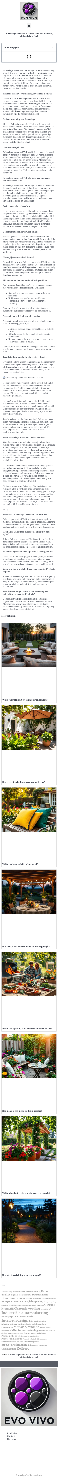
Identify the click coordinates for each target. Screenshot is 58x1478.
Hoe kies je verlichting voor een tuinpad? (21, 1275)
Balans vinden (19, 1291)
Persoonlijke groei (11, 1336)
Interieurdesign (14, 1320)
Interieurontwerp (9, 1324)
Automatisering (6, 1291)
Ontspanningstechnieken (35, 1333)
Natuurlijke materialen (15, 1333)
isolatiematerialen (39, 1324)
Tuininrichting (8, 1348)
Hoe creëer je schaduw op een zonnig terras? (23, 782)
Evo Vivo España (12, 1455)
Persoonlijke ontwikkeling (30, 1336)
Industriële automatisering (24, 1312)
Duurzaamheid (40, 1294)
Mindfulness (6, 1331)
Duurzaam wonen (13, 1298)
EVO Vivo (12, 1433)
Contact (11, 1436)
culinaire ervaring (33, 1291)
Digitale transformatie (21, 1295)
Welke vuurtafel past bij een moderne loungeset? (25, 700)
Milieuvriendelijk (45, 1327)
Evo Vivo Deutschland (14, 1449)
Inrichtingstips (7, 1316)
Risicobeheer (42, 1339)
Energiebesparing (32, 1301)
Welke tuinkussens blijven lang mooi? (20, 864)
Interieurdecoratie (23, 1316)
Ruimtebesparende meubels (12, 1341)
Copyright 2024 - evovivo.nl (29, 1475)
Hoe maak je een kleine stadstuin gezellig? (22, 1111)
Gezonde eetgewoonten (22, 1305)
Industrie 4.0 (46, 1309)
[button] (29, 25)
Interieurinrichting (37, 1321)
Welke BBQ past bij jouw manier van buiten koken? (27, 1028)
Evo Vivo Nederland (14, 1462)
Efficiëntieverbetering (49, 1298)
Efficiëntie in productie (33, 1298)
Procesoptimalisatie (11, 1338)
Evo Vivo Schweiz (12, 1468)
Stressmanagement (31, 1341)
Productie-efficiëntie (29, 1339)
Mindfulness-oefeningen (26, 1330)
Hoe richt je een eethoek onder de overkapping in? (26, 946)
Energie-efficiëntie (11, 1301)
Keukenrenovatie (7, 1327)
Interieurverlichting (24, 1324)
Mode (4, 1354)
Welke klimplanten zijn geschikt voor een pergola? (26, 1193)
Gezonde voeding (27, 1308)
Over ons (11, 1439)
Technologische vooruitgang (37, 1345)
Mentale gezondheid (26, 1327)
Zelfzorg (23, 1348)
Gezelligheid (9, 1305)
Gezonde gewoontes (37, 1305)
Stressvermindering (14, 1344)
